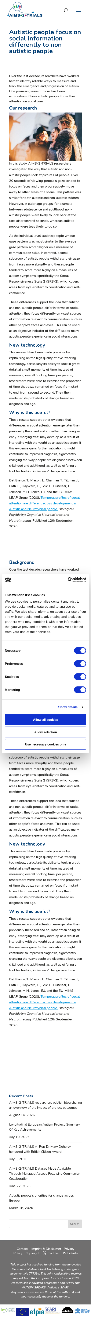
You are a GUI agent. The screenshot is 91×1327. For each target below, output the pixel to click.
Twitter (53, 1253)
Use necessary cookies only (45, 744)
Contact (23, 1249)
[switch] (80, 663)
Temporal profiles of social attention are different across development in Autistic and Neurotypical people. (44, 503)
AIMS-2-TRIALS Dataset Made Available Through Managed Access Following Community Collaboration (44, 1173)
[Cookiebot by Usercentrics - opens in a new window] (67, 580)
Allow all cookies (45, 719)
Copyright (33, 1253)
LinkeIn (72, 1253)
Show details (67, 707)
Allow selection (45, 732)
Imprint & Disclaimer (46, 1249)
